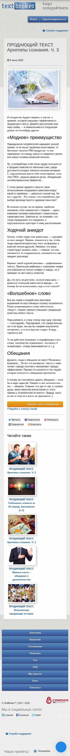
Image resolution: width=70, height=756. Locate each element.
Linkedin (8, 715)
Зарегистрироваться (54, 19)
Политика (35, 653)
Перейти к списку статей (22, 409)
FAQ (35, 667)
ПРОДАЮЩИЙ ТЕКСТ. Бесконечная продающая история (21, 610)
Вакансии (35, 639)
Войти (33, 19)
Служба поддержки (56, 30)
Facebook (24, 715)
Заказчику (35, 632)
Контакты (35, 687)
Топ (35, 660)
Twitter (37, 715)
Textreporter (44, 751)
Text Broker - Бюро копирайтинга (35, 6)
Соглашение (35, 646)
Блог (35, 680)
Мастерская (35, 673)
